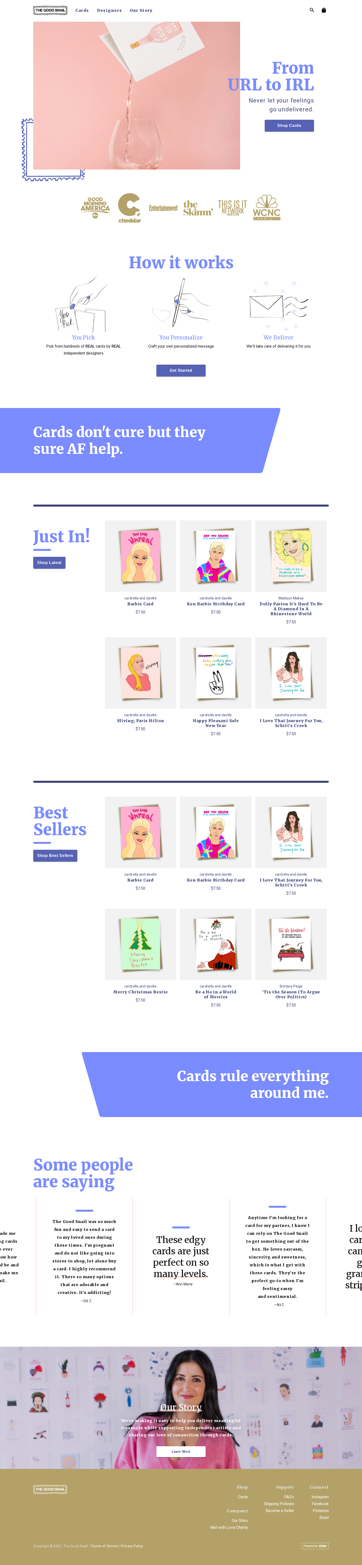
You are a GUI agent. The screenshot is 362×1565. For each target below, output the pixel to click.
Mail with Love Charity (229, 1527)
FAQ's (289, 1497)
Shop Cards (289, 125)
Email (324, 1517)
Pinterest (321, 1510)
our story (141, 10)
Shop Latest (49, 563)
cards (82, 10)
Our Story (240, 1520)
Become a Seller (280, 1510)
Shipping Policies (279, 1503)
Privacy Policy (132, 1546)
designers (109, 10)
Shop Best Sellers (55, 855)
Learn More (181, 1451)
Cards (243, 1497)
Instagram (320, 1497)
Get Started (181, 370)
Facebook (320, 1503)
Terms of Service (104, 1546)
